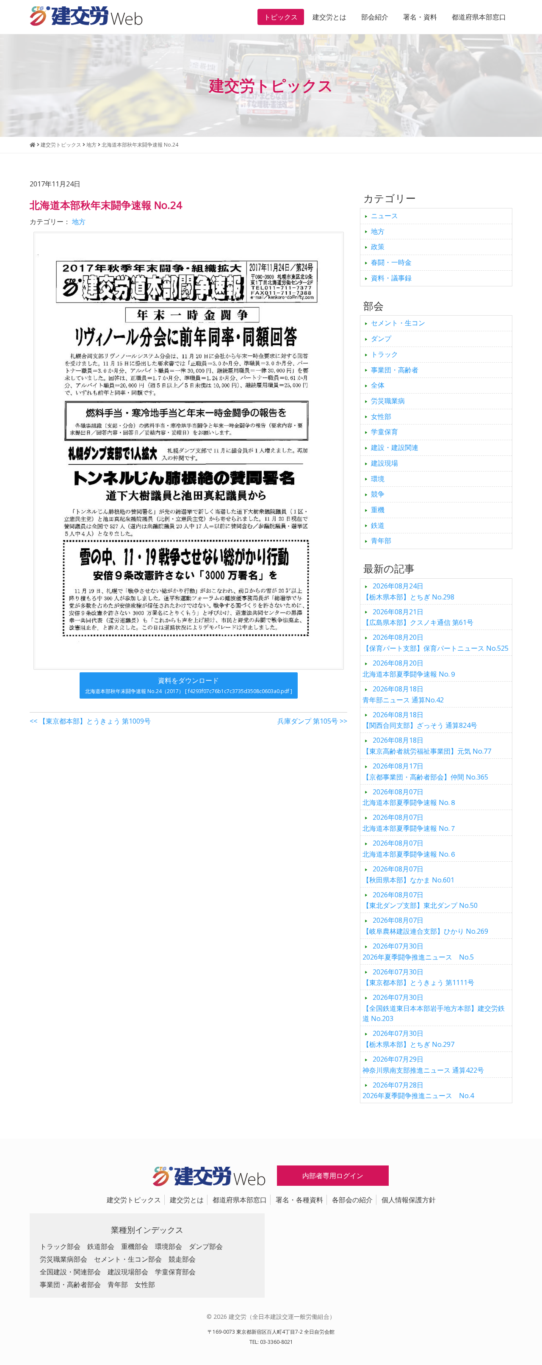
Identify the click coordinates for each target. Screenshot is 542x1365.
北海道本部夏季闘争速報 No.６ (409, 848)
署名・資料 (420, 17)
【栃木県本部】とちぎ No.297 (408, 1039)
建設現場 (384, 463)
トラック (384, 354)
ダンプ (381, 338)
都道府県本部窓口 (479, 17)
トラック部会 (60, 1246)
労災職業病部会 (63, 1259)
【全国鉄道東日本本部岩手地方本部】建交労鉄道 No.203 (433, 1008)
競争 (377, 494)
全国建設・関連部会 (70, 1271)
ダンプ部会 (206, 1246)
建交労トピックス (134, 1199)
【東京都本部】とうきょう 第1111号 (418, 977)
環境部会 (168, 1246)
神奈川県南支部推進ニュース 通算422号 (423, 1064)
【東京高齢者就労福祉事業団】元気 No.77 (426, 745)
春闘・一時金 (391, 262)
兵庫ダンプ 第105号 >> (312, 721)
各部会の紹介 (352, 1199)
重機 (377, 509)
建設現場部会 (128, 1271)
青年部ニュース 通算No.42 (403, 694)
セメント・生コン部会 (128, 1259)
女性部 (381, 416)
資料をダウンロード (188, 685)
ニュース (384, 215)
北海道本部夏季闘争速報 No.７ (409, 823)
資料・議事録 (391, 278)
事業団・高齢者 (394, 370)
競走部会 (182, 1259)
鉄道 (377, 525)
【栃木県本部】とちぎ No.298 (408, 591)
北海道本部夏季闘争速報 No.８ (409, 797)
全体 (377, 385)
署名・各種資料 (299, 1199)
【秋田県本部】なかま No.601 (408, 874)
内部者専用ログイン (332, 1175)
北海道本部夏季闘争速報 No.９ (409, 668)
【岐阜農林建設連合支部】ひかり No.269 (425, 926)
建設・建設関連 (394, 447)
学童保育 (384, 431)
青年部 (381, 540)
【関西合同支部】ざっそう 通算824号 (419, 720)
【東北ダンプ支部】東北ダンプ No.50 (420, 900)
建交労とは (329, 17)
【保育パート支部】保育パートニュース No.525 (435, 643)
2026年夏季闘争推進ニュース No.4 (418, 1090)
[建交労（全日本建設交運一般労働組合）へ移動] (33, 144)
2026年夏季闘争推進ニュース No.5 (418, 951)
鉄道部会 (100, 1246)
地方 (79, 221)
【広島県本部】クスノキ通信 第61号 (417, 617)
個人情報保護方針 (409, 1199)
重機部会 (134, 1246)
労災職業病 (388, 400)
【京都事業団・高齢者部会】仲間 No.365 (425, 771)
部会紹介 (374, 17)
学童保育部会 (175, 1271)
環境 (377, 478)
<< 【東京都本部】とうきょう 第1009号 (90, 721)
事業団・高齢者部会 (70, 1284)
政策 (377, 246)
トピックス (281, 17)
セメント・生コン (398, 322)
